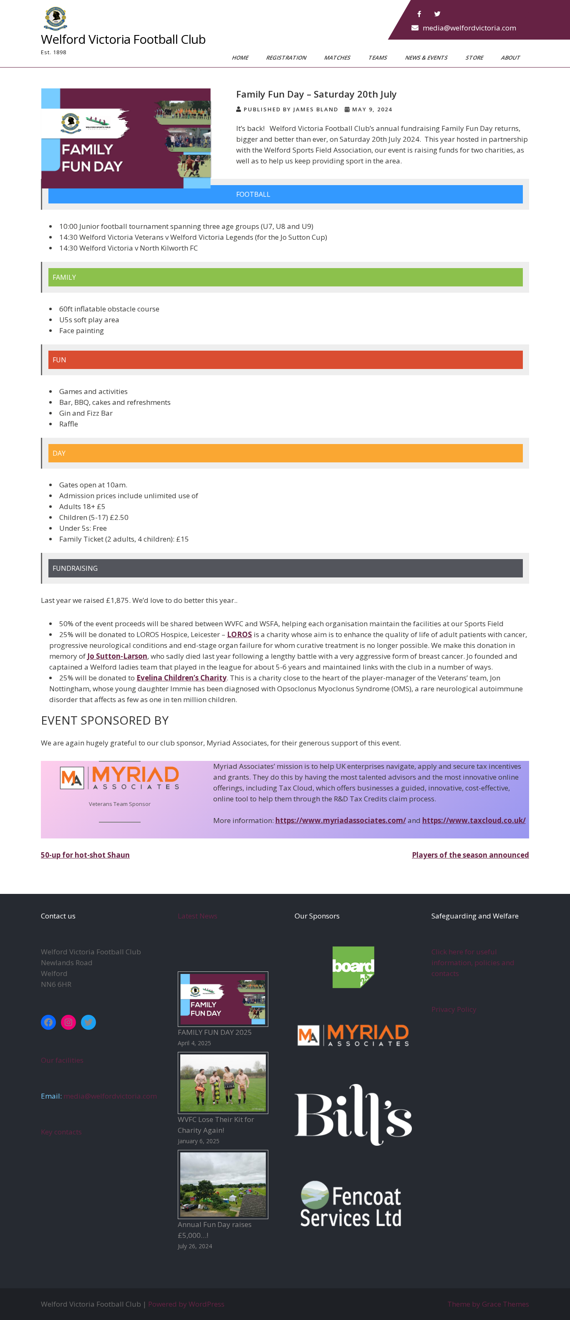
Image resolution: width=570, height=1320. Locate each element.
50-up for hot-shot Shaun (85, 855)
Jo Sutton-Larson (117, 656)
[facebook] (419, 14)
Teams (378, 57)
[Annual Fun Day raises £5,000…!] (223, 1184)
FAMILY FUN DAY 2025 (215, 1032)
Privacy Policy (454, 1009)
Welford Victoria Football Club (123, 39)
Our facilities (62, 1060)
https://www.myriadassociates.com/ (340, 820)
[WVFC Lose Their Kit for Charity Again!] (223, 1083)
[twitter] (437, 14)
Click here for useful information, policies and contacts (473, 962)
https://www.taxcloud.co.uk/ (474, 820)
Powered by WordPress (186, 1304)
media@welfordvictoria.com (469, 28)
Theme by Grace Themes (488, 1304)
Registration (286, 57)
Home (240, 57)
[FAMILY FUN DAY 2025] (223, 999)
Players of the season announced (470, 855)
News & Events (427, 57)
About (511, 57)
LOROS (239, 634)
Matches (338, 57)
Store (475, 57)
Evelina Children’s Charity (181, 678)
